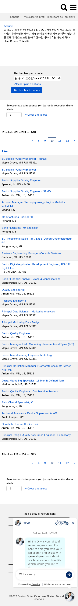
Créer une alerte (37, 114)
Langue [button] (15, 16)
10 (52, 140)
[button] (73, 7)
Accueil (8, 25)
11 (59, 140)
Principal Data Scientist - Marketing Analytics (28, 311)
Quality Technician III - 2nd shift (20, 424)
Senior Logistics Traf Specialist (20, 227)
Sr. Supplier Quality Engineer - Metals (24, 158)
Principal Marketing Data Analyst (21, 322)
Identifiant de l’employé (61, 16)
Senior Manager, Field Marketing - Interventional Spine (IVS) (38, 344)
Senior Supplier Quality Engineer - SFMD (26, 191)
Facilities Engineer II (14, 300)
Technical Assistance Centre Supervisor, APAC (29, 413)
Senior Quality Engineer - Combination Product (30, 391)
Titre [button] (5, 151)
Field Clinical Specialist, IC (17, 402)
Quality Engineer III (13, 289)
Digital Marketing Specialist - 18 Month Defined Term (33, 380)
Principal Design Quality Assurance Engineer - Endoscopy (36, 434)
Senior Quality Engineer (16, 333)
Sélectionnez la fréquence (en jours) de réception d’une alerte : (39, 107)
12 (67, 140)
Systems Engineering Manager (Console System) (31, 253)
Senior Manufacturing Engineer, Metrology (27, 355)
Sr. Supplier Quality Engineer (19, 169)
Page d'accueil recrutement (39, 513)
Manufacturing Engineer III (18, 216)
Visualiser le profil (34, 16)
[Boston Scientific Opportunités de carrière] (13, 7)
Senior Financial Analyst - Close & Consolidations (31, 278)
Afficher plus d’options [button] (27, 83)
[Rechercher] (64, 7)
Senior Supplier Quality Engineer (21, 180)
